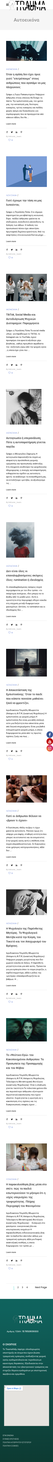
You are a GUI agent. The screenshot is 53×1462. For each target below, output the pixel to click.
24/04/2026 (11, 566)
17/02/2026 (11, 1179)
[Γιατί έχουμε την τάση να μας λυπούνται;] (26, 171)
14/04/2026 (11, 685)
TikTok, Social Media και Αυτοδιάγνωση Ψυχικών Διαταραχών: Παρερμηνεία (23, 319)
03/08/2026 (11, 69)
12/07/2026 (11, 195)
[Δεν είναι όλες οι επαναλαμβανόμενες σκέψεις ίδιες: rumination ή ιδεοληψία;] (20, 540)
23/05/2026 (11, 433)
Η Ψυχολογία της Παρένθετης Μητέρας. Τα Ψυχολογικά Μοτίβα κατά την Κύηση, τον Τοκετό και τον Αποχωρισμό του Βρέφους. (26, 937)
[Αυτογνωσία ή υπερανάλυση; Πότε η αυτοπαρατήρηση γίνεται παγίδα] (23, 407)
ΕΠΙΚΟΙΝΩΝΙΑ (8, 1435)
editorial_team (15, 136)
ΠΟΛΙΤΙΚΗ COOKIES (10, 1446)
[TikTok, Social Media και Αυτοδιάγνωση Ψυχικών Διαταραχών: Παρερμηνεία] (26, 287)
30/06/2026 (11, 309)
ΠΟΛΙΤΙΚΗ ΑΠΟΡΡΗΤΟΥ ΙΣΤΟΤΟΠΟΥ (17, 1442)
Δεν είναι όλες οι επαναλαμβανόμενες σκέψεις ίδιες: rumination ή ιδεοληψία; (24, 575)
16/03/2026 (11, 1050)
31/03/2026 (11, 923)
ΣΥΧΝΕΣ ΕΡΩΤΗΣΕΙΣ (11, 1439)
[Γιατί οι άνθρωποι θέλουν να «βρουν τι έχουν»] (26, 789)
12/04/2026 (11, 811)
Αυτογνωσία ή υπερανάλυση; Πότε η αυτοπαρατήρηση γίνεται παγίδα (26, 442)
